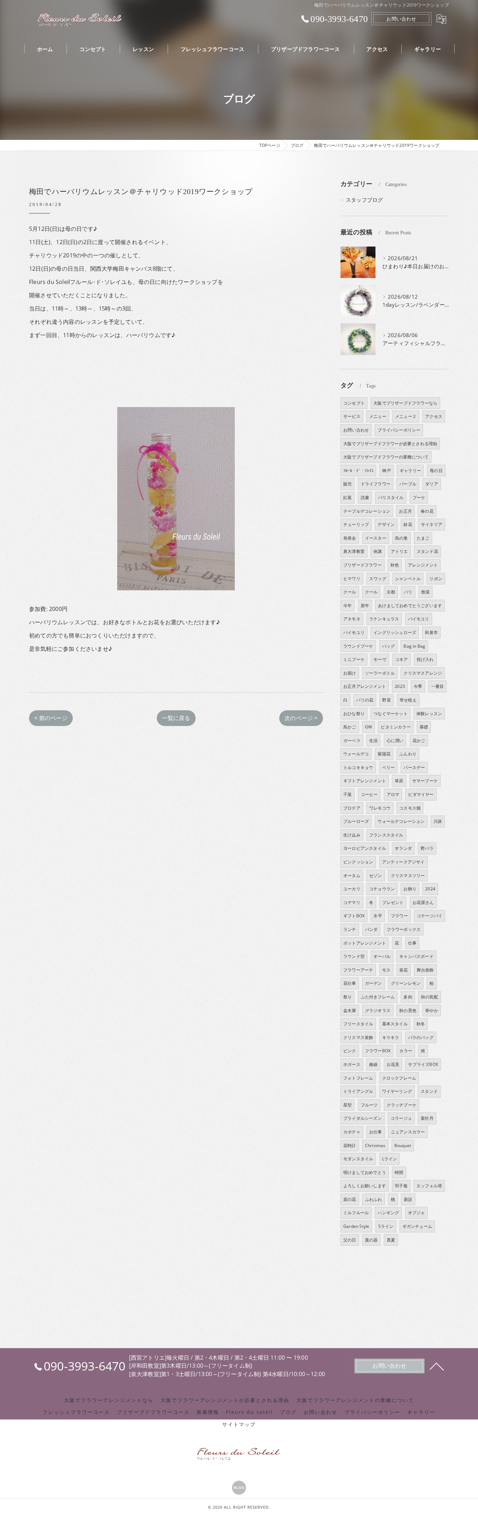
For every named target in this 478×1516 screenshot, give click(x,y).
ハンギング (388, 1213)
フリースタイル (358, 1024)
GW (368, 727)
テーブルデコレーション (366, 511)
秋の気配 (429, 997)
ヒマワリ (351, 579)
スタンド (429, 1091)
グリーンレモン (406, 983)
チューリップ (356, 524)
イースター (375, 538)
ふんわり (407, 754)
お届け (349, 673)
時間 (399, 1172)
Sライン (386, 1226)
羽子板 (401, 1186)
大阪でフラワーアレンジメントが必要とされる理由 (225, 1400)
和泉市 (431, 632)
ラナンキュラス (384, 619)
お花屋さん (423, 902)
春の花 (427, 511)
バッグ (388, 646)
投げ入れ (425, 659)
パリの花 (364, 700)
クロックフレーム (399, 1078)
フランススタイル (386, 835)
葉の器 (371, 1240)
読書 (365, 497)
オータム (351, 875)
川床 (438, 821)
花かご (419, 740)
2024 (430, 889)
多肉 (407, 997)
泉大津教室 (354, 551)
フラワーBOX (378, 1051)
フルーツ (369, 1105)
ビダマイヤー (421, 794)
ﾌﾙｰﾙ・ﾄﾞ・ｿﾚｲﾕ (358, 471)
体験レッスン (429, 714)
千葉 (347, 794)
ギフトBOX (354, 916)
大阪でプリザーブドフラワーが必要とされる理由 (390, 444)
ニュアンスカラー (408, 1132)
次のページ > (300, 718)
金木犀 (349, 1010)
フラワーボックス (404, 929)
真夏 (391, 1240)
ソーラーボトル (380, 673)
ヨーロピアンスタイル (364, 848)
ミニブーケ (354, 659)
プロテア (351, 808)
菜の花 (349, 1199)
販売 (347, 484)
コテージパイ (429, 916)
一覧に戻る (176, 718)
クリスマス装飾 (358, 1037)
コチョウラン (382, 889)
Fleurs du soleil (249, 1412)
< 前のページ (50, 718)
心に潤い (395, 740)
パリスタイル (390, 497)
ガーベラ (351, 740)
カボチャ (351, 1132)
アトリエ (399, 551)
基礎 (424, 727)
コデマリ (351, 902)
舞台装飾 (425, 970)
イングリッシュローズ (394, 632)
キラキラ (390, 1037)
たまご (423, 538)
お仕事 (375, 1132)
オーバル (382, 956)
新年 (365, 605)
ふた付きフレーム (378, 997)
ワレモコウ (380, 808)
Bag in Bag (414, 646)
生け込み (351, 835)
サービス (351, 416)
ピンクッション (358, 862)
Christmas (375, 1145)
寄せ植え (408, 700)
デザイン (386, 524)
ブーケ (419, 497)
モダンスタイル (358, 1159)
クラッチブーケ (401, 1105)
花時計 (349, 1145)
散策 (425, 592)
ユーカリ (351, 889)
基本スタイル (395, 1024)
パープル (407, 484)
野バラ (427, 848)
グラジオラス (378, 1010)
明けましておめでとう (364, 1172)
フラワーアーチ (358, 970)
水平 (377, 916)
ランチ (349, 929)
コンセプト (354, 403)
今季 (418, 686)
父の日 (349, 1240)
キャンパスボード (416, 956)
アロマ (393, 794)
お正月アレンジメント (364, 686)
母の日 (436, 471)
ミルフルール (356, 1213)
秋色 (395, 565)
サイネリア (431, 524)
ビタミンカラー (395, 727)
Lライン (389, 1159)
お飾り (409, 889)
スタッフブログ (364, 200)
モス (386, 970)
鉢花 (407, 524)
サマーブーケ (425, 781)
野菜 (386, 700)
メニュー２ (405, 416)
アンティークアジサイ (403, 862)
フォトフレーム (358, 1078)
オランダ (403, 848)
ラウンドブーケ (358, 646)
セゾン (375, 875)
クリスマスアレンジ (422, 673)
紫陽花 (384, 754)
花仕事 (349, 983)
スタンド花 (427, 551)
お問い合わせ (401, 18)
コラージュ (401, 1118)
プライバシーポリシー (399, 430)
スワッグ (377, 579)
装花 (403, 970)
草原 (399, 781)
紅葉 (347, 497)
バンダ (371, 929)
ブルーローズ (356, 821)
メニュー (377, 416)
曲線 (373, 1064)
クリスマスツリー (408, 875)
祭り (347, 997)
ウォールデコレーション (401, 821)
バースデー (414, 767)
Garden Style (356, 1226)
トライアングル (358, 1091)
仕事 (412, 943)
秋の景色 (407, 1010)
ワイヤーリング (397, 1091)
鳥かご (349, 727)
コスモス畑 (410, 808)
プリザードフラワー (362, 565)
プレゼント (392, 902)
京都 (391, 592)
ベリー (388, 767)
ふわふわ (373, 1199)
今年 (347, 605)
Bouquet (402, 1145)
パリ (408, 592)
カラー (405, 1051)
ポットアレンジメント (364, 943)
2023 (400, 686)
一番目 (437, 686)
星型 (347, 1105)
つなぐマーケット (390, 714)
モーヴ (379, 659)
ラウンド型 (354, 956)
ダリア (431, 484)
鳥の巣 (401, 538)
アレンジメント (423, 565)
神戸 (386, 471)
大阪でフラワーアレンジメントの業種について (355, 1400)
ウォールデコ (356, 754)
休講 (377, 551)
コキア (401, 659)
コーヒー (369, 794)
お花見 (393, 1064)
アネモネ (351, 619)
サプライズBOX (423, 1064)
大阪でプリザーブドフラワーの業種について (386, 457)
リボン (435, 579)
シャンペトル (408, 579)
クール (349, 592)
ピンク (349, 1051)
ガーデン (373, 983)
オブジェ (416, 1213)
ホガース (351, 1064)
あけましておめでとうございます (410, 605)
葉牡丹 (427, 1118)
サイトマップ (239, 1424)
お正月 (405, 511)
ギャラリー (410, 471)
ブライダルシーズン (362, 1118)
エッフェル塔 (429, 1186)
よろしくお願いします (364, 1186)
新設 (408, 1199)
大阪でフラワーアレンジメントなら (109, 1400)
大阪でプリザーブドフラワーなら (405, 403)
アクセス (433, 416)
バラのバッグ (421, 1037)
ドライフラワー (376, 484)
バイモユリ (418, 619)
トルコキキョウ (358, 767)
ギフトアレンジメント (364, 781)
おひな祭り (354, 714)
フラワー (399, 916)
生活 (373, 740)
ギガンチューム (417, 1226)
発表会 (349, 538)
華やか (431, 1010)
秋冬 (420, 1024)
